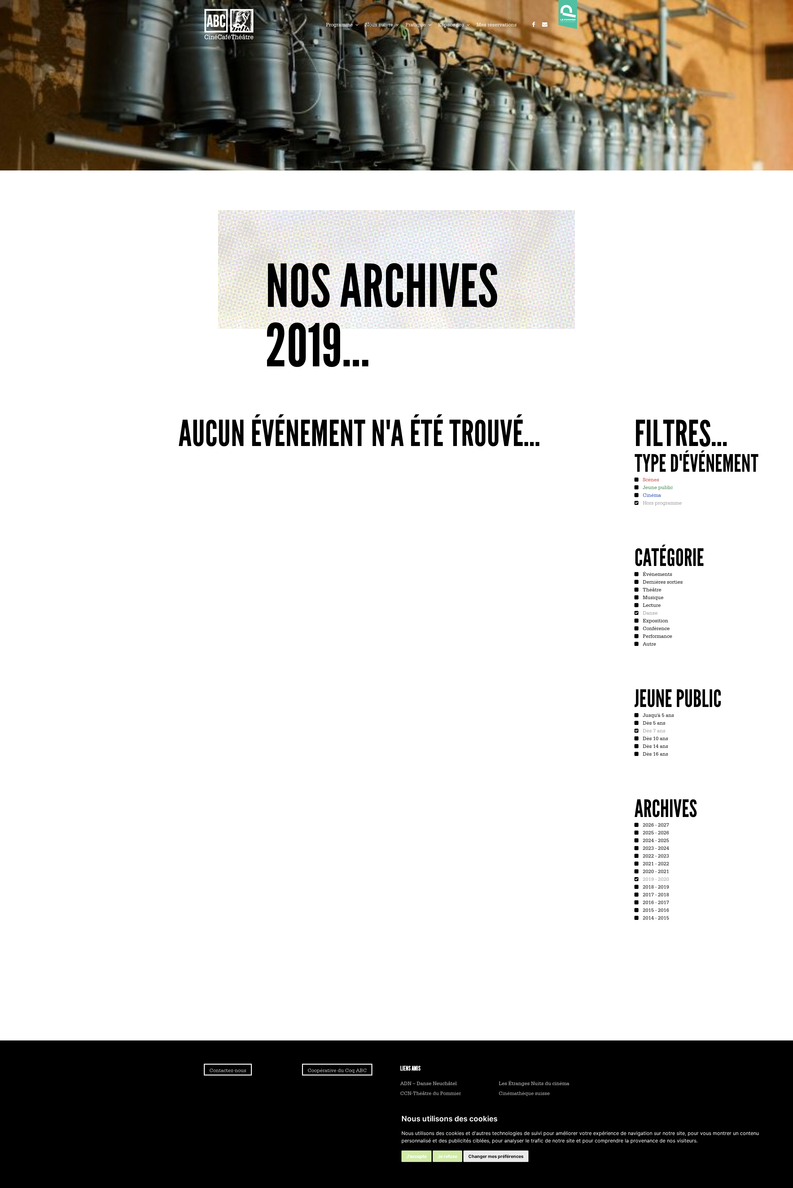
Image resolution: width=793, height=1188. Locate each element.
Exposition (655, 620)
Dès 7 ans (653, 730)
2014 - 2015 (655, 917)
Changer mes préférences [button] (496, 1156)
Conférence (656, 628)
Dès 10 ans (655, 738)
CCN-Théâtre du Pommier (430, 1093)
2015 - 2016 (655, 909)
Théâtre (651, 589)
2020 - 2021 (655, 871)
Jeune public (657, 487)
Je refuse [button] (447, 1156)
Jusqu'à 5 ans (658, 714)
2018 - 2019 (655, 886)
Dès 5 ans (653, 722)
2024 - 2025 (655, 840)
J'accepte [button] (416, 1156)
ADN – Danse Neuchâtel (428, 1083)
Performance (657, 635)
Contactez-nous (227, 1070)
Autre (649, 643)
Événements (657, 573)
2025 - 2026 (655, 832)
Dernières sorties (662, 581)
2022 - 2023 (655, 855)
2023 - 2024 (655, 847)
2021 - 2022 (655, 863)
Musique (653, 597)
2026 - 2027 (655, 824)
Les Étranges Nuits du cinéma (534, 1083)
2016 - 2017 (655, 902)
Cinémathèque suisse (524, 1093)
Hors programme (662, 502)
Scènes (650, 479)
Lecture (651, 604)
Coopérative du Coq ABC (337, 1070)
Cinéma (651, 494)
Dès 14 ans (655, 745)
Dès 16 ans (655, 753)
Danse (650, 612)
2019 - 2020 (655, 878)
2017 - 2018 (655, 894)
